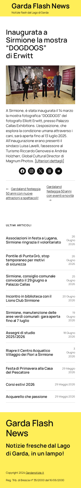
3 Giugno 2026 (70, 352)
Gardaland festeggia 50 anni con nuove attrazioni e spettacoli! (23, 193)
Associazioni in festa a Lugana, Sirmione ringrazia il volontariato (33, 240)
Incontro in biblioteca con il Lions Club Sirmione (29, 298)
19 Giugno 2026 (70, 316)
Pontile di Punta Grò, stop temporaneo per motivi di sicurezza (27, 260)
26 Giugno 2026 (70, 240)
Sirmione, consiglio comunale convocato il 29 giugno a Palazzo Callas (30, 280)
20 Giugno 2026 (69, 298)
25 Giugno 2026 (70, 280)
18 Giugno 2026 (69, 335)
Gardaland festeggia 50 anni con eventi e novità (60, 191)
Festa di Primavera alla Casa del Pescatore (29, 370)
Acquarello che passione (26, 397)
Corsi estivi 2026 (20, 384)
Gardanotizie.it (35, 472)
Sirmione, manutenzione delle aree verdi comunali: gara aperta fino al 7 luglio (33, 317)
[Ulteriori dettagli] (49, 160)
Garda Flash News (40, 6)
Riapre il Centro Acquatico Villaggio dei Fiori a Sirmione (29, 353)
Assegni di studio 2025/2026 (20, 335)
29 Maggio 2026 (68, 370)
